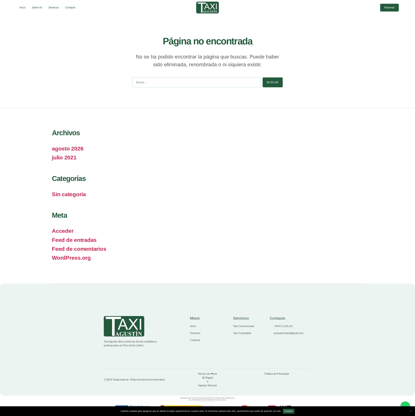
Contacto (70, 7)
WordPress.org (71, 258)
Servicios (53, 7)
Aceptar (289, 411)
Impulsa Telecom (207, 385)
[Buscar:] (195, 83)
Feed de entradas (74, 240)
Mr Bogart (207, 377)
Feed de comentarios (79, 249)
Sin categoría (69, 194)
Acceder (62, 231)
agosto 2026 (67, 149)
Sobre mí (37, 7)
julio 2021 (64, 158)
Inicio (22, 7)
